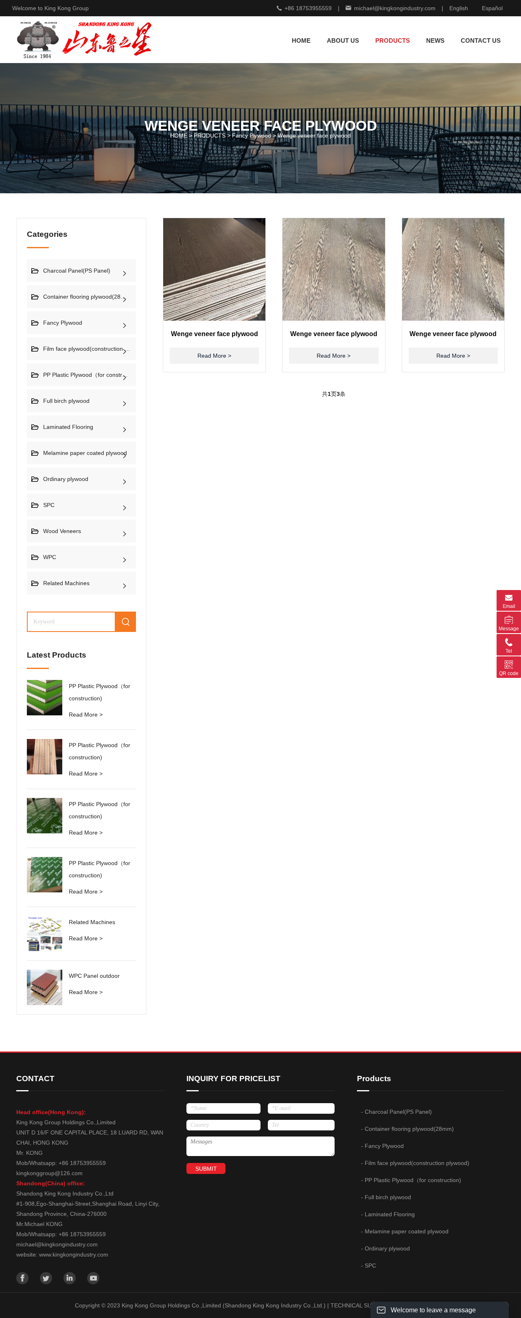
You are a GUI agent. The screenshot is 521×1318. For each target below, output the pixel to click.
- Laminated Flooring (388, 1214)
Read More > (86, 714)
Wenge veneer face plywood (314, 135)
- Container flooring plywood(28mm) (407, 1129)
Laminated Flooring (68, 427)
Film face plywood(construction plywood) (89, 348)
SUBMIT (206, 1168)
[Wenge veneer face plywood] (214, 269)
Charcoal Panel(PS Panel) (76, 270)
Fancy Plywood (251, 135)
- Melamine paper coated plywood (405, 1231)
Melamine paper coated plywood (85, 453)
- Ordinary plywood (385, 1248)
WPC (49, 557)
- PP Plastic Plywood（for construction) (411, 1180)
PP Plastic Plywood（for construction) (89, 375)
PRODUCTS (209, 135)
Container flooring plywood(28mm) (87, 296)
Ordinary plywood (65, 479)
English (458, 8)
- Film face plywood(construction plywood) (415, 1163)
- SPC (368, 1265)
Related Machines (66, 583)
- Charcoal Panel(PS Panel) (396, 1111)
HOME (301, 40)
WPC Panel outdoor (94, 976)
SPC (49, 505)
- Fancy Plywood (382, 1146)
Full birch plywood (66, 401)
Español (492, 8)
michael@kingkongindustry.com (395, 8)
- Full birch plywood (386, 1197)
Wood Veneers (62, 531)
